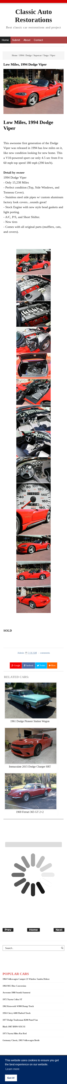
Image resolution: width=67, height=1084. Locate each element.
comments (45, 653)
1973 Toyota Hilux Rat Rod (15, 1033)
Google (17, 665)
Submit (16, 40)
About (27, 40)
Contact (38, 40)
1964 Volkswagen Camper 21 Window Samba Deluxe (26, 979)
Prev (8, 929)
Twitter (42, 665)
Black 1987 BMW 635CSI (14, 1026)
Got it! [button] (11, 1077)
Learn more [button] (12, 1069)
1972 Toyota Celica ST (12, 999)
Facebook (29, 665)
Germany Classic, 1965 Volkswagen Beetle (21, 1040)
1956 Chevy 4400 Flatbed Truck (17, 1013)
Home (5, 40)
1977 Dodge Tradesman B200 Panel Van (20, 1020)
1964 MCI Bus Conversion (14, 986)
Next (59, 929)
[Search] (62, 949)
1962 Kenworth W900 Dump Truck (18, 1006)
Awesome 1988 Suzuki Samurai (16, 992)
